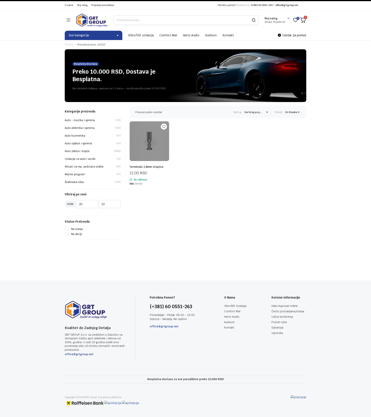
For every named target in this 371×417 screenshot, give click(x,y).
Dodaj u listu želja (164, 127)
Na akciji (76, 234)
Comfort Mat (168, 35)
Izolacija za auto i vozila (80, 159)
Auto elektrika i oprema (79, 128)
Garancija (277, 327)
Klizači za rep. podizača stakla (84, 166)
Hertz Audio (191, 35)
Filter (70, 204)
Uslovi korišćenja (282, 316)
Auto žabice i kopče (77, 151)
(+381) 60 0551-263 (261, 5)
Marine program (75, 174)
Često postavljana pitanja (287, 311)
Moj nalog (82, 5)
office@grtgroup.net (287, 5)
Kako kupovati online (284, 306)
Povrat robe (279, 322)
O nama (69, 5)
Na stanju (77, 229)
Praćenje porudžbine (102, 5)
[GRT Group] (92, 20)
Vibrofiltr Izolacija (141, 35)
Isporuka (277, 333)
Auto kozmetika (75, 135)
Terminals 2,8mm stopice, (146, 167)
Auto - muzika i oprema (80, 120)
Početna (69, 44)
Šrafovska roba (74, 182)
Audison (211, 35)
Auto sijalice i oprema (78, 143)
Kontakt (228, 35)
